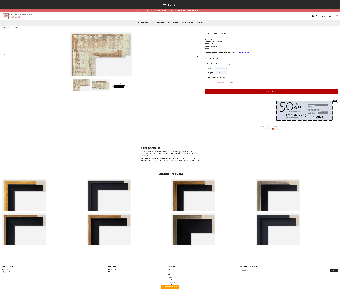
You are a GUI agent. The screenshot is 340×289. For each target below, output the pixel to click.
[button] (170, 287)
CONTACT (200, 22)
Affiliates (170, 277)
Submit (334, 270)
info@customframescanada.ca (10, 272)
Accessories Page (243, 52)
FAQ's (169, 272)
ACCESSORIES (159, 22)
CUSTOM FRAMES (142, 22)
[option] (101, 54)
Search (169, 269)
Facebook (113, 269)
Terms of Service (172, 282)
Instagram (113, 272)
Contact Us (170, 279)
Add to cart (271, 92)
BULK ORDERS (173, 22)
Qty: (223, 78)
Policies (170, 274)
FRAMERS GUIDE (187, 22)
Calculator (180, 153)
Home (3, 27)
